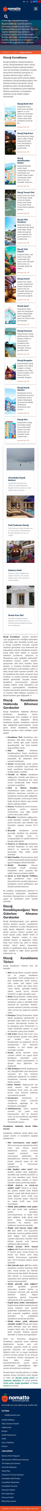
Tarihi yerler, (8, 1383)
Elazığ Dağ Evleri (25, 133)
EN (27, 2)
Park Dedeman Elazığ (18, 525)
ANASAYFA (6, 52)
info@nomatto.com (12, 1415)
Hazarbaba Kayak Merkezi (16, 478)
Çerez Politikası (8, 1442)
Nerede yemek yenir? (25, 1378)
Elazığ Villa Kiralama (22, 220)
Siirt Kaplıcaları (8, 1493)
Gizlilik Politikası (8, 1420)
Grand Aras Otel (16, 615)
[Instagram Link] (31, 1)
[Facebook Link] (37, 1)
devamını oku (22, 127)
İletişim (4, 1431)
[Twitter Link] (34, 1)
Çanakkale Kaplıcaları (10, 1482)
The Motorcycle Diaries (11, 1463)
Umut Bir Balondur (9, 1467)
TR (24, 2)
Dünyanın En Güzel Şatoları (13, 1475)
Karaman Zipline (8, 1490)
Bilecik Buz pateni (9, 1501)
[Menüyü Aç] (36, 9)
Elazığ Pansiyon (24, 331)
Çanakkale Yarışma (9, 1486)
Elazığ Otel (22, 419)
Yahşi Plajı (6, 1471)
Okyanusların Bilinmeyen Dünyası (15, 1459)
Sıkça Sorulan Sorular (10, 1423)
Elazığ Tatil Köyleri (22, 250)
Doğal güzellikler (22, 1383)
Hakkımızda (6, 1427)
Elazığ (15, 52)
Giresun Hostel (8, 1497)
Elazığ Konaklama (26, 52)
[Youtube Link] (39, 1)
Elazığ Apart (23, 306)
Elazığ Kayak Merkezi (23, 388)
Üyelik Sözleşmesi (9, 1435)
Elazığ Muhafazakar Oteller (23, 160)
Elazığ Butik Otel (25, 103)
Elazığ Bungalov (24, 360)
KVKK (4, 1439)
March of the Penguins (11, 1456)
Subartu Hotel (15, 570)
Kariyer (5, 1446)
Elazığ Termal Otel (25, 192)
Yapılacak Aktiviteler (12, 1380)
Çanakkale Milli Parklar (11, 1478)
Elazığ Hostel (23, 278)
